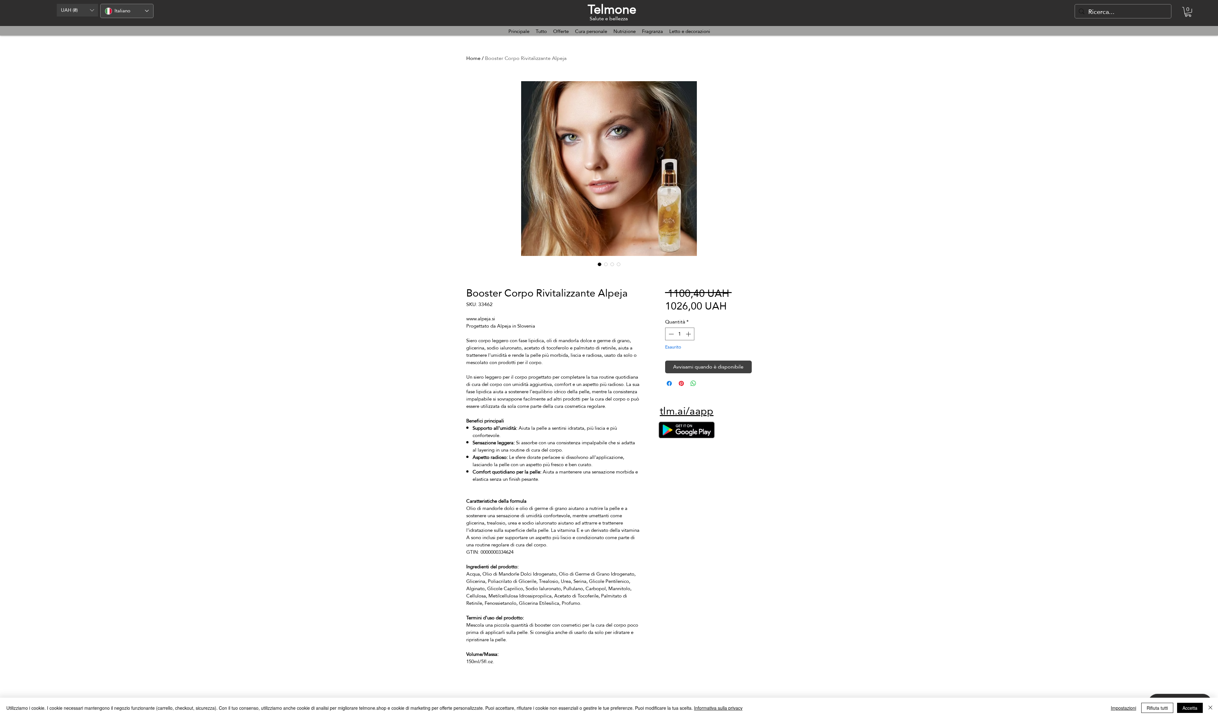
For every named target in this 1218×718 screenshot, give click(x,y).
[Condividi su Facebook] (669, 383)
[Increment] (688, 334)
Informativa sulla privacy (718, 708)
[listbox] (77, 10)
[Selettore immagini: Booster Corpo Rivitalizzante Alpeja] (599, 264)
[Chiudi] (1210, 708)
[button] (77, 10)
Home (473, 58)
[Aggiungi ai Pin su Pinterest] (681, 383)
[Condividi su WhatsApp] (693, 383)
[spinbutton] (679, 334)
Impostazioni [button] (1123, 708)
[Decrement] (670, 334)
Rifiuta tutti (1157, 708)
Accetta (1189, 708)
